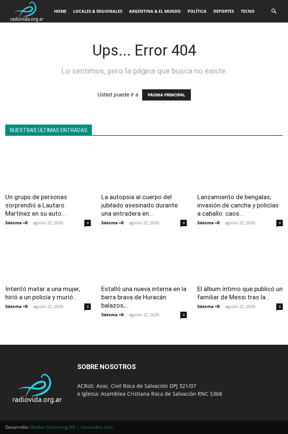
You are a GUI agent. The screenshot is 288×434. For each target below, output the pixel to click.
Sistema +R (16, 222)
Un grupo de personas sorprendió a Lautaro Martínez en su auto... (36, 205)
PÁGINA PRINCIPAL (166, 95)
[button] (274, 11)
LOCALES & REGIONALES (97, 11)
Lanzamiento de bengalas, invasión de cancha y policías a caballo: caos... (238, 205)
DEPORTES (223, 11)
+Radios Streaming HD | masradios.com (70, 427)
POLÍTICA (197, 11)
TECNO (248, 11)
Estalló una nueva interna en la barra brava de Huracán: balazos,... (143, 297)
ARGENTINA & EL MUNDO (155, 11)
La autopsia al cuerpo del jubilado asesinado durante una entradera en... (139, 205)
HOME (60, 11)
